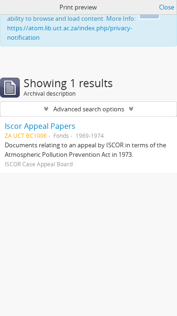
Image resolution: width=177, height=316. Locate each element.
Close (166, 7)
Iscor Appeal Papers (40, 126)
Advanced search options (88, 109)
